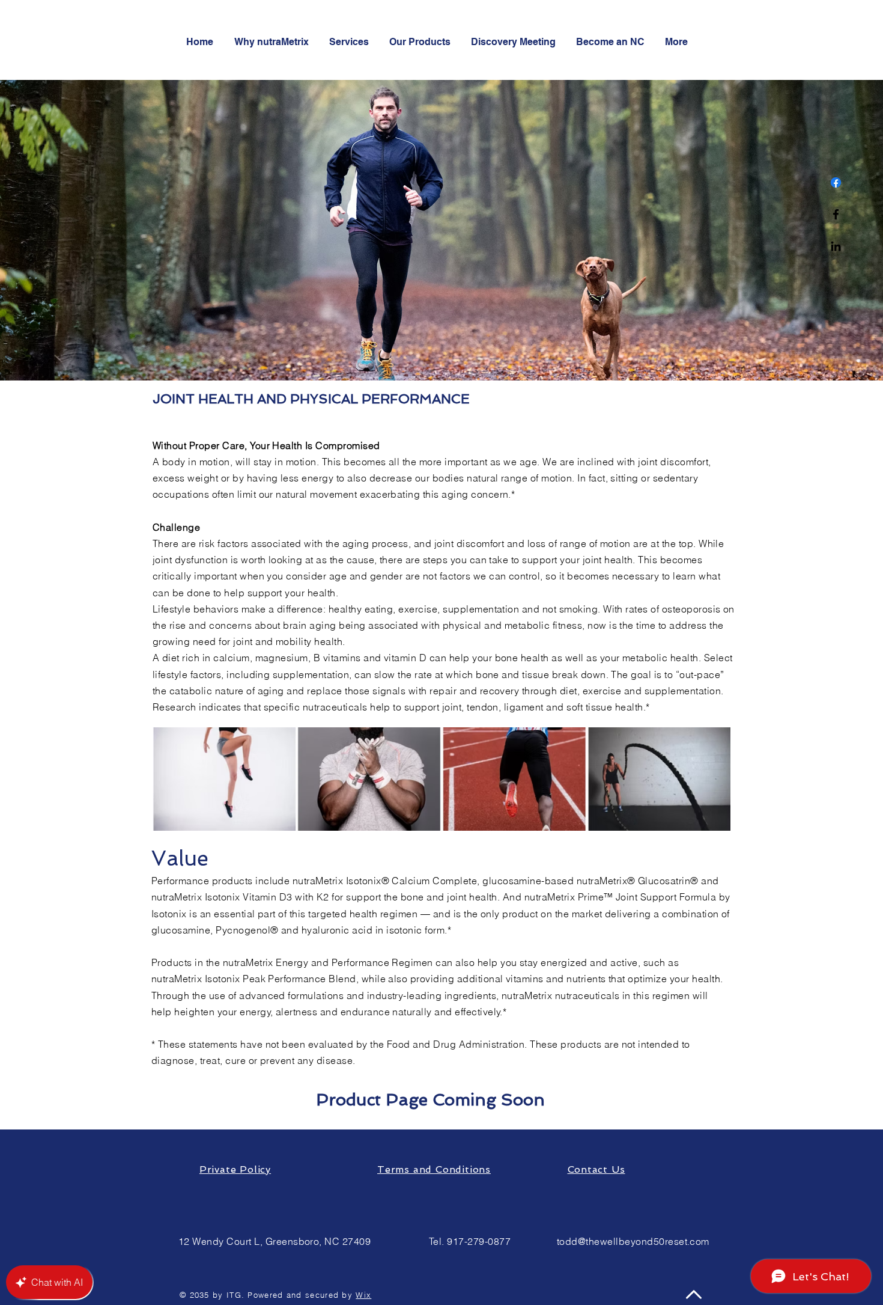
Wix (363, 1295)
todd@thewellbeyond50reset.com (633, 1241)
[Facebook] (836, 182)
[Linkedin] (836, 246)
